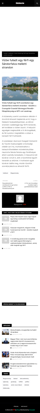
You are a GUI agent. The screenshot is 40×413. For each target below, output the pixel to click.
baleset (15, 378)
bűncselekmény (24, 378)
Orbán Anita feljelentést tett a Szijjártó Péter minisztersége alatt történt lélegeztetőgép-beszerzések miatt (23, 355)
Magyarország (14, 173)
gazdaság (13, 381)
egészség (5, 381)
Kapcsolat (24, 406)
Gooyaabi (32, 410)
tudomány (5, 385)
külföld (21, 381)
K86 (24, 204)
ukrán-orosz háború (16, 385)
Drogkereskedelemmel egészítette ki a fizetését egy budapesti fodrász (23, 365)
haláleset (10, 53)
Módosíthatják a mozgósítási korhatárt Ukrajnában (23, 331)
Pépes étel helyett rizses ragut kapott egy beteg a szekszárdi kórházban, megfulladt (23, 219)
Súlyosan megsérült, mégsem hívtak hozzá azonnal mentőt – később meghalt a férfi (24, 230)
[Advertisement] (20, 30)
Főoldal (5, 53)
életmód (26, 385)
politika (27, 381)
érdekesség (6, 388)
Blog (18, 410)
